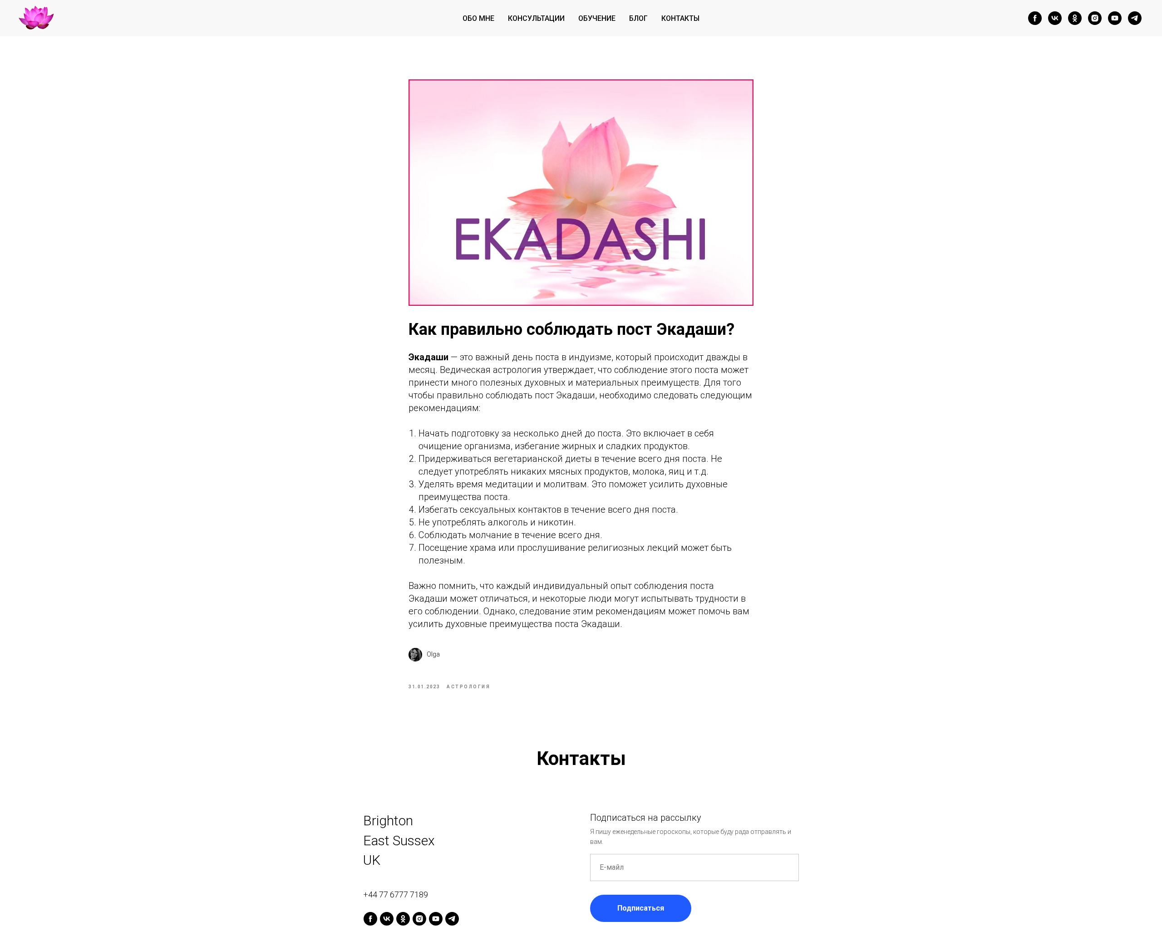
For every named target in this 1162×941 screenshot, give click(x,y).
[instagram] (1095, 18)
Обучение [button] (596, 18)
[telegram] (1135, 18)
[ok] (1075, 18)
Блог (638, 18)
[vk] (1055, 18)
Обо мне (478, 18)
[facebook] (1035, 18)
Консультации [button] (536, 18)
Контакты (680, 18)
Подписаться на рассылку (645, 817)
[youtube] (1115, 18)
